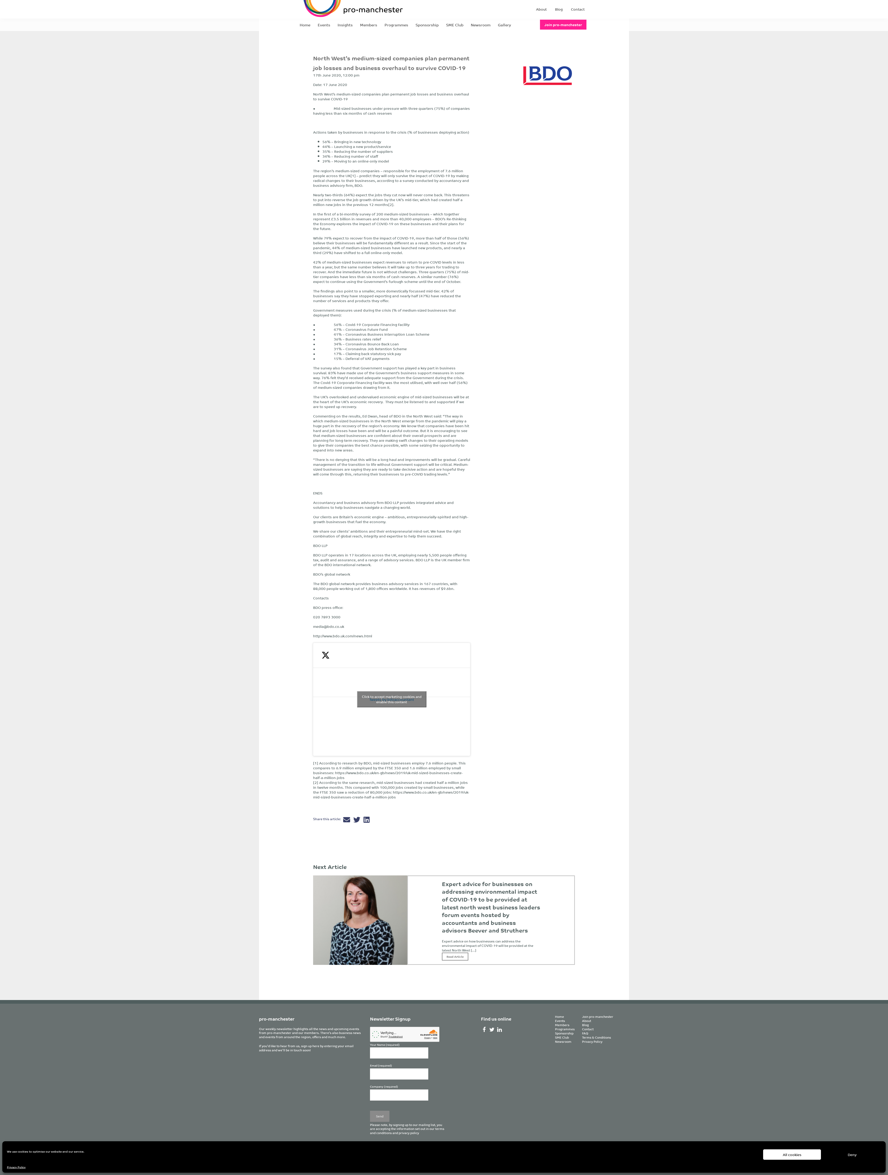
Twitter (492, 1029)
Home (305, 24)
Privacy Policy (16, 1167)
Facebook (484, 1029)
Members (368, 24)
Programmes (396, 24)
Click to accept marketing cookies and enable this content (392, 699)
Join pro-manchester (563, 24)
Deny (852, 1154)
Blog (559, 9)
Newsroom (480, 24)
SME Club (454, 24)
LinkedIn (499, 1029)
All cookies (792, 1154)
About (541, 9)
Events (324, 24)
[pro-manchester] (339, 9)
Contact (578, 9)
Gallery (504, 24)
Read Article (455, 956)
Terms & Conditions (596, 1037)
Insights (345, 24)
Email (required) (381, 1066)
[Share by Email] (347, 821)
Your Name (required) (385, 1045)
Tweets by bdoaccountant (392, 699)
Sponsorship (427, 24)
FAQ (585, 1033)
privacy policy (409, 1132)
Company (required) (384, 1087)
